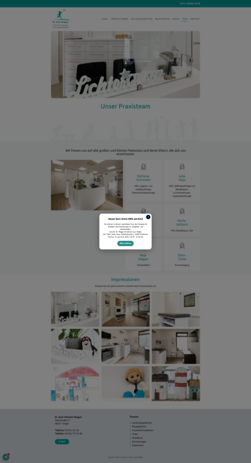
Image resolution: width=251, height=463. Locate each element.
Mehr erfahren (125, 243)
